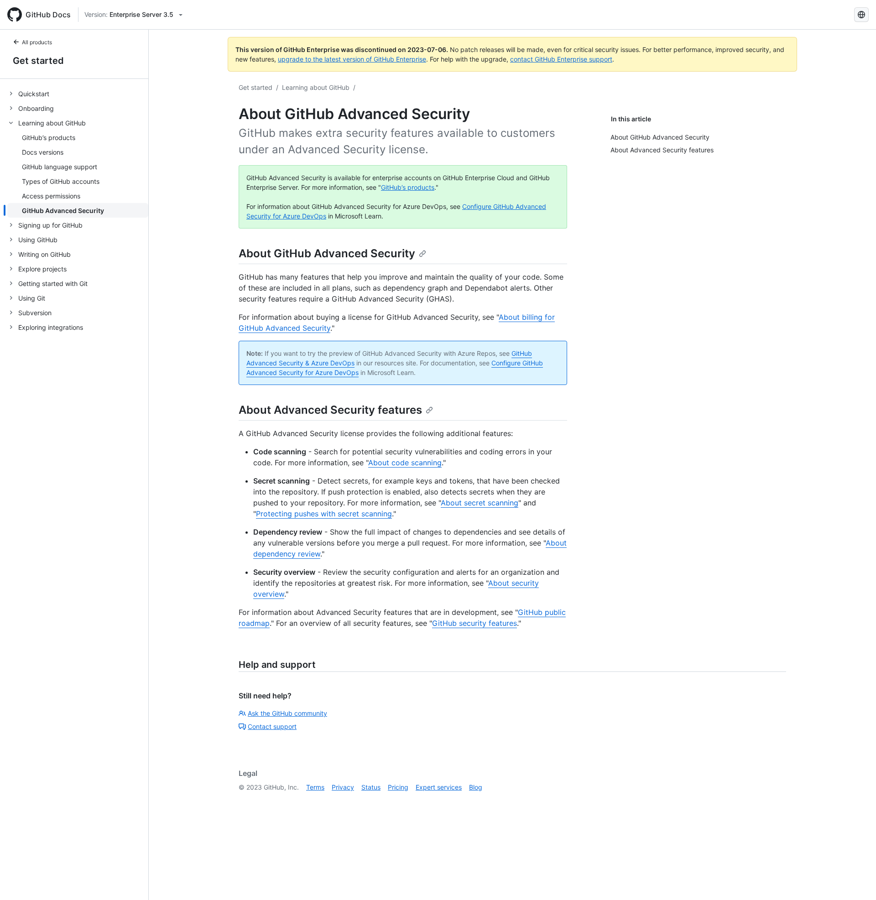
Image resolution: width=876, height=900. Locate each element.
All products (37, 42)
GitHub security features (474, 623)
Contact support (272, 726)
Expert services (439, 787)
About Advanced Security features (330, 409)
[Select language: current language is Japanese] (861, 14)
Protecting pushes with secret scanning (324, 513)
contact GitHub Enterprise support (561, 59)
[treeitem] (77, 93)
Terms (315, 787)
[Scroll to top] (856, 880)
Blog (475, 787)
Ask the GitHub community (287, 713)
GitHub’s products (407, 187)
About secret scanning (479, 502)
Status (371, 787)
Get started (38, 60)
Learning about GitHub (315, 87)
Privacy (343, 787)
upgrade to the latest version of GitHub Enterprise (352, 59)
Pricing (398, 787)
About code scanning (405, 462)
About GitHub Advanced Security (327, 253)
